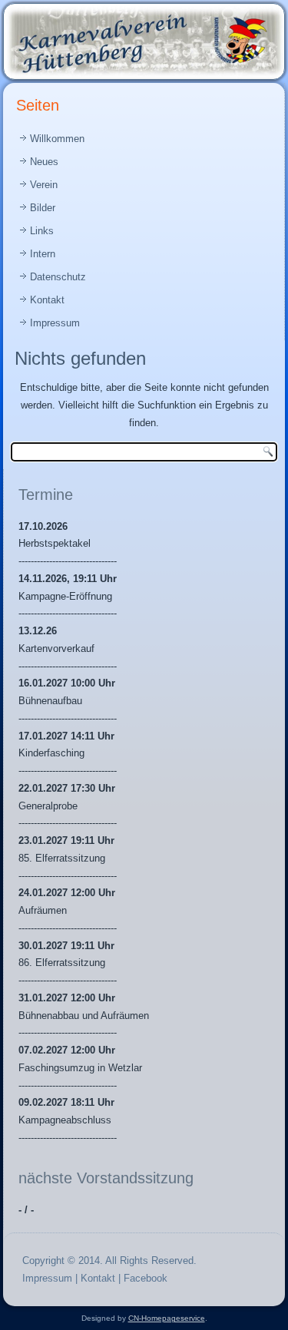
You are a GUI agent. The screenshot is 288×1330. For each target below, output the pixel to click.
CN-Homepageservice (166, 1318)
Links (42, 231)
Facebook (145, 1278)
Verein (44, 184)
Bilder (42, 207)
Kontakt (47, 300)
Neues (44, 161)
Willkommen (57, 138)
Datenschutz (58, 277)
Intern (42, 254)
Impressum (55, 323)
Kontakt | (102, 1278)
